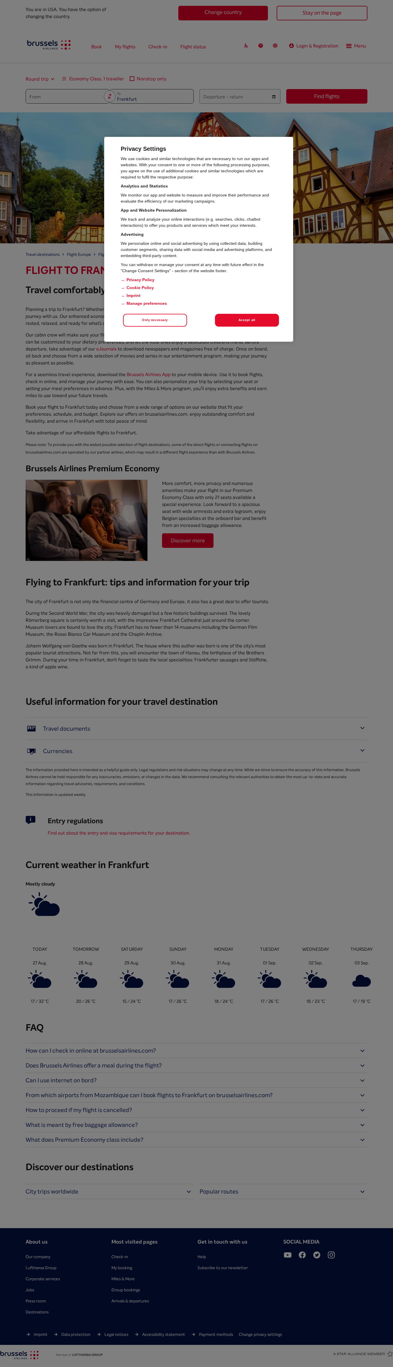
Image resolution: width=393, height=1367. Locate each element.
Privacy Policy (140, 279)
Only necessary (155, 320)
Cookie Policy (140, 287)
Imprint (134, 295)
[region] (198, 239)
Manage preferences (147, 303)
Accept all (247, 320)
